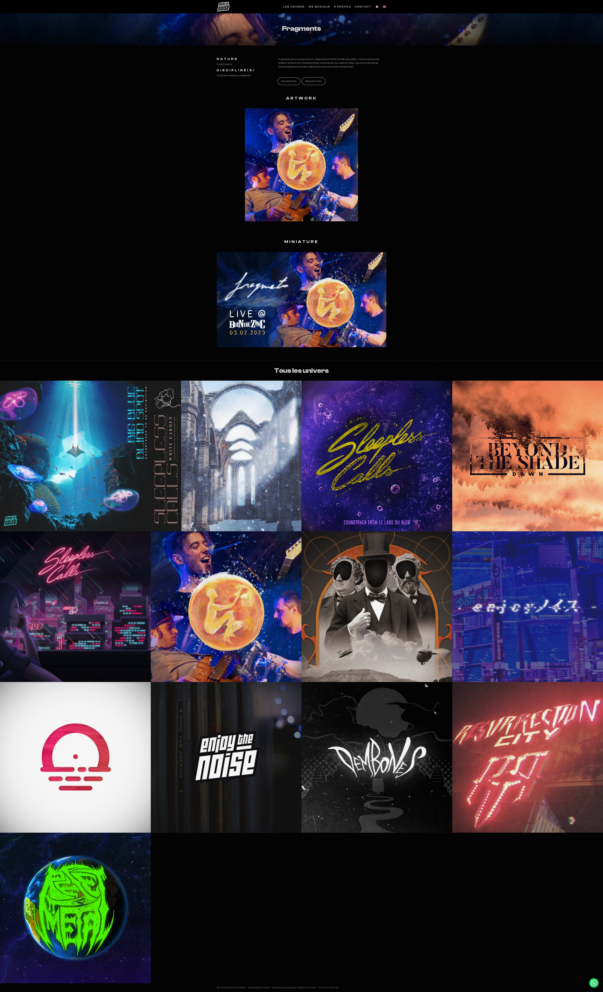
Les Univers (294, 7)
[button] (594, 983)
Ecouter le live (288, 81)
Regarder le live (313, 81)
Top (593, 972)
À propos (342, 7)
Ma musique (319, 7)
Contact (363, 7)
